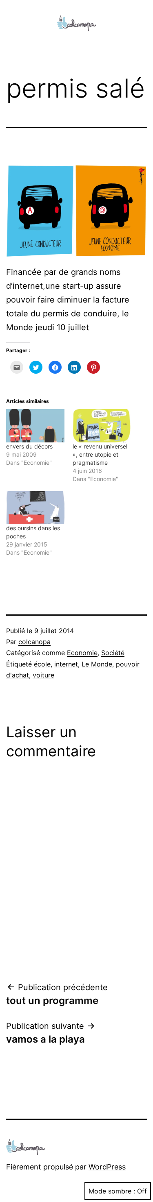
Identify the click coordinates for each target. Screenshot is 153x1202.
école (42, 664)
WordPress (107, 1167)
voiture (43, 675)
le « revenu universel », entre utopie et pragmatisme (100, 454)
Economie (82, 653)
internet (66, 664)
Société (112, 653)
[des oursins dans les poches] (35, 507)
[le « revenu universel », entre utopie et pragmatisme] (102, 425)
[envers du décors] (35, 425)
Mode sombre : (112, 1191)
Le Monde (97, 664)
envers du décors (29, 446)
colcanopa (34, 642)
